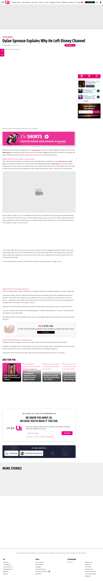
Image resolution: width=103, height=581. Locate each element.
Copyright (38, 567)
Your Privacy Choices (41, 571)
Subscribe (90, 2)
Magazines (64, 2)
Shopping (52, 2)
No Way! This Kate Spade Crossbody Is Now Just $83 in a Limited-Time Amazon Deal (46, 329)
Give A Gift (88, 567)
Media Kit (6, 571)
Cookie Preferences (40, 569)
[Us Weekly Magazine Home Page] (7, 2)
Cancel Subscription (90, 574)
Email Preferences (8, 569)
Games (58, 2)
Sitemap (5, 574)
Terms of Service (39, 562)
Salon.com (47, 218)
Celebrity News (16, 2)
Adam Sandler (55, 163)
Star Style (34, 2)
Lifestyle (41, 2)
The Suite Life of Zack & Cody (32, 155)
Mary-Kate (62, 161)
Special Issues (89, 569)
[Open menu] (3, 2)
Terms (42, 436)
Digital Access (89, 562)
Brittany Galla (7, 45)
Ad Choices (38, 574)
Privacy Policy (50, 436)
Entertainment (26, 2)
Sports (47, 2)
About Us (5, 562)
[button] (97, 2)
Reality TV (72, 2)
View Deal (45, 332)
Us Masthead (6, 564)
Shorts (79, 2)
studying (34, 317)
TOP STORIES (69, 45)
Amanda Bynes (36, 150)
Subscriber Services (90, 571)
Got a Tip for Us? (7, 567)
